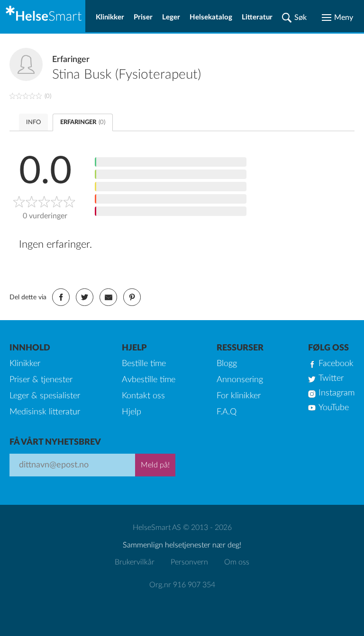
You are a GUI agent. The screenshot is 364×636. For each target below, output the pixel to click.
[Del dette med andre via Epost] (108, 297)
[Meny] (337, 17)
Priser (143, 17)
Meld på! (155, 465)
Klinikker (110, 17)
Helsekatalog (211, 17)
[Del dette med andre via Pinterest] (132, 297)
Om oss (236, 562)
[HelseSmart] (42, 16)
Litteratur (257, 17)
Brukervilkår (135, 562)
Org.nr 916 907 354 (182, 585)
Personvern (189, 562)
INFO (33, 122)
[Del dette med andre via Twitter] (84, 297)
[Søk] (294, 17)
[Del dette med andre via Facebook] (61, 297)
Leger (171, 17)
